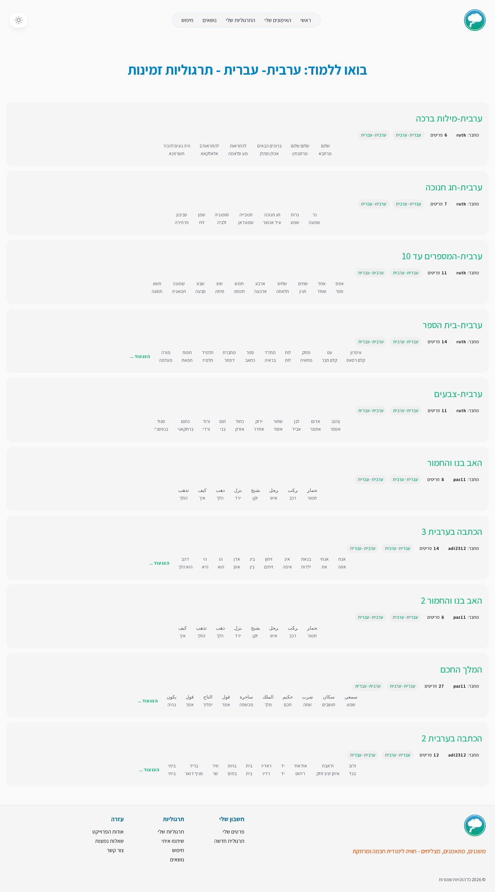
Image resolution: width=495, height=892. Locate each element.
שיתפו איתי (173, 840)
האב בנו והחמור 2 (451, 600)
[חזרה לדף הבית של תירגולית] (475, 20)
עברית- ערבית (408, 135)
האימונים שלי (278, 20)
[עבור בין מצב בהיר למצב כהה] (18, 20)
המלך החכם (461, 669)
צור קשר (115, 850)
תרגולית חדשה (229, 840)
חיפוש (187, 20)
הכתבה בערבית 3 (452, 531)
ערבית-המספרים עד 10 (442, 256)
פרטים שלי (233, 831)
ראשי (305, 20)
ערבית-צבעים (458, 393)
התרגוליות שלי (240, 20)
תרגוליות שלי (171, 831)
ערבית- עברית (373, 135)
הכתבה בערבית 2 (452, 738)
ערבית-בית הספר (452, 324)
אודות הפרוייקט (108, 831)
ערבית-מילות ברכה (449, 118)
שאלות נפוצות (109, 840)
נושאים (210, 20)
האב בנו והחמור (454, 462)
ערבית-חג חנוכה (454, 187)
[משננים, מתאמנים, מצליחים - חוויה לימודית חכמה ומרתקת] (475, 825)
